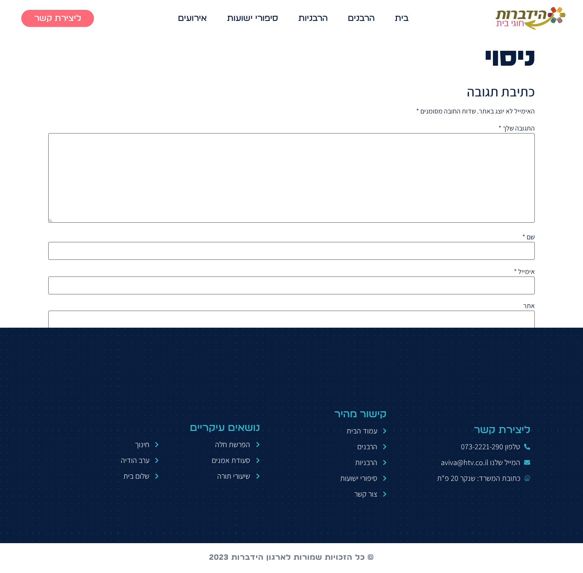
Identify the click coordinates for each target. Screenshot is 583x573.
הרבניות (313, 18)
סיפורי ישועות (252, 18)
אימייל (524, 271)
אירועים (192, 18)
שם (528, 237)
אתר (529, 305)
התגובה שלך (516, 128)
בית (402, 18)
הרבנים (361, 18)
